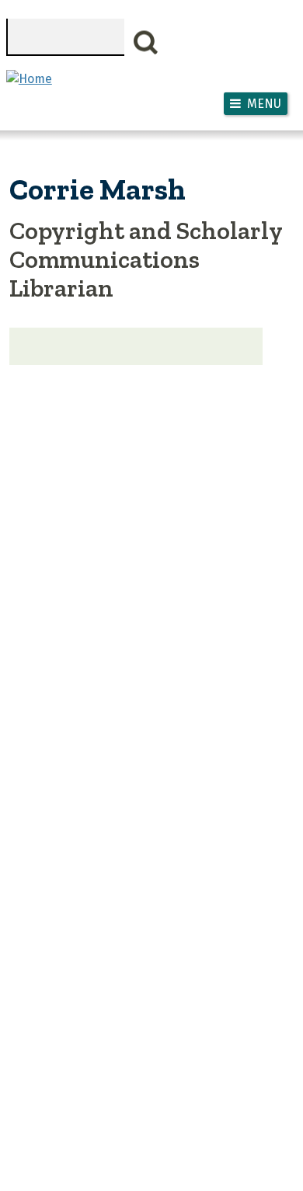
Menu (264, 103)
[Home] (29, 79)
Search (146, 42)
